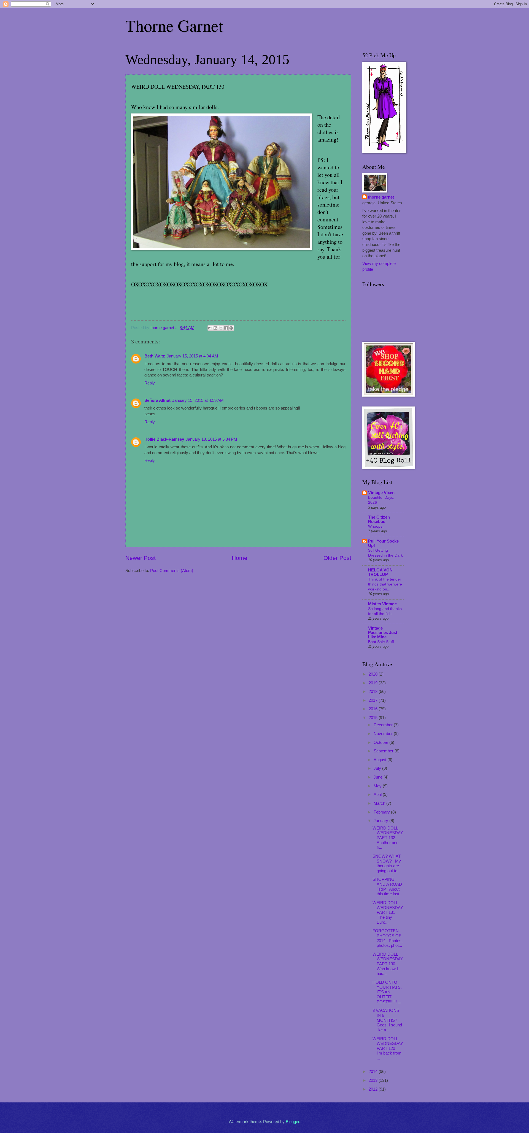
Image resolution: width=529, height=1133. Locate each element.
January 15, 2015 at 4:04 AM (192, 356)
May (378, 786)
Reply (149, 383)
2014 (374, 1071)
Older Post (337, 558)
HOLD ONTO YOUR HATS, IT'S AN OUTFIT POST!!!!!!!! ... (387, 992)
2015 (374, 717)
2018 (374, 691)
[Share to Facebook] (226, 328)
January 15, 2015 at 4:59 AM (198, 400)
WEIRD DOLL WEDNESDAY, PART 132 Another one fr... (388, 838)
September (384, 751)
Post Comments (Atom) (171, 570)
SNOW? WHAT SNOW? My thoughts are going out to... (387, 863)
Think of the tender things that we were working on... (385, 584)
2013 (374, 1080)
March (380, 803)
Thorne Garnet (174, 25)
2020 (374, 674)
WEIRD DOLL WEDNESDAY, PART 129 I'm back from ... (388, 1049)
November (384, 733)
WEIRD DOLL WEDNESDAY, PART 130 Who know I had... (388, 964)
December (384, 725)
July (378, 768)
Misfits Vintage (382, 604)
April (378, 794)
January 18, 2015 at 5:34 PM (211, 439)
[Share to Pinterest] (231, 328)
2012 (374, 1089)
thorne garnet (381, 197)
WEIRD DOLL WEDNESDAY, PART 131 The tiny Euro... (388, 913)
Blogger (292, 1122)
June (379, 777)
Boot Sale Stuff (381, 641)
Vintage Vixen (381, 492)
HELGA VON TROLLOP (380, 572)
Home (239, 558)
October (381, 742)
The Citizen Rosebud (379, 519)
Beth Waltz (154, 356)
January (381, 820)
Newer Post (140, 558)
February (382, 812)
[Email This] (210, 328)
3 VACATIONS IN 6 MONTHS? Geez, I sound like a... (387, 1020)
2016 (374, 709)
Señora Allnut (157, 400)
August (380, 760)
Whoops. (376, 526)
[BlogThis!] (215, 328)
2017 (374, 700)
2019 (374, 683)
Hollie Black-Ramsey (164, 439)
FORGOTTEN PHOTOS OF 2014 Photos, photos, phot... (388, 938)
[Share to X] (220, 328)
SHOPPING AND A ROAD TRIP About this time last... (388, 886)
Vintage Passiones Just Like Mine (382, 632)
